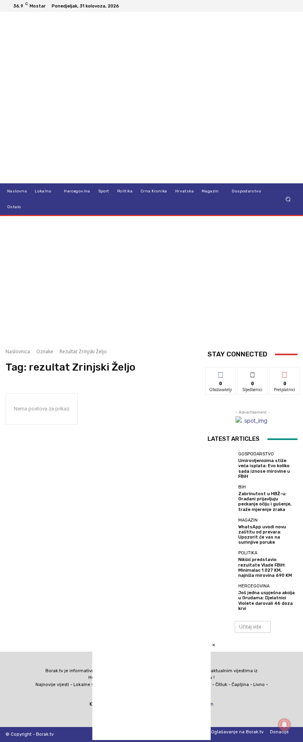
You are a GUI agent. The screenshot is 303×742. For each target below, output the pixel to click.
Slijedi (252, 373)
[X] (281, 6)
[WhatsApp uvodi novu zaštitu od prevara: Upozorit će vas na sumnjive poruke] (221, 531)
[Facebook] (253, 6)
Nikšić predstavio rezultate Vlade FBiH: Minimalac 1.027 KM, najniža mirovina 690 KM (265, 567)
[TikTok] (272, 6)
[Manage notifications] (284, 724)
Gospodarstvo (256, 454)
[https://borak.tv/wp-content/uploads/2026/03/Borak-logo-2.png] (46, 97)
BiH (242, 487)
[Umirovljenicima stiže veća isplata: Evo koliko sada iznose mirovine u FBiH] (221, 465)
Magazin (248, 520)
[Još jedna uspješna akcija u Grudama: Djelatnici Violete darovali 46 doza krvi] (221, 597)
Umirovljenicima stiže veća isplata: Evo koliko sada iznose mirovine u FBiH (264, 468)
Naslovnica (18, 351)
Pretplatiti (284, 373)
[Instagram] (262, 6)
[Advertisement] (151, 279)
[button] (288, 199)
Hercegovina (253, 586)
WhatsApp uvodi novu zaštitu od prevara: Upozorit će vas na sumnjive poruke (262, 534)
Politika (247, 553)
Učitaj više (250, 626)
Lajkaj (220, 373)
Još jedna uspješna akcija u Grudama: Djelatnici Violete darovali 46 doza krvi (266, 600)
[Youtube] (291, 6)
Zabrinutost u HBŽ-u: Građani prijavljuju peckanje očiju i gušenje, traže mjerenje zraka (265, 501)
